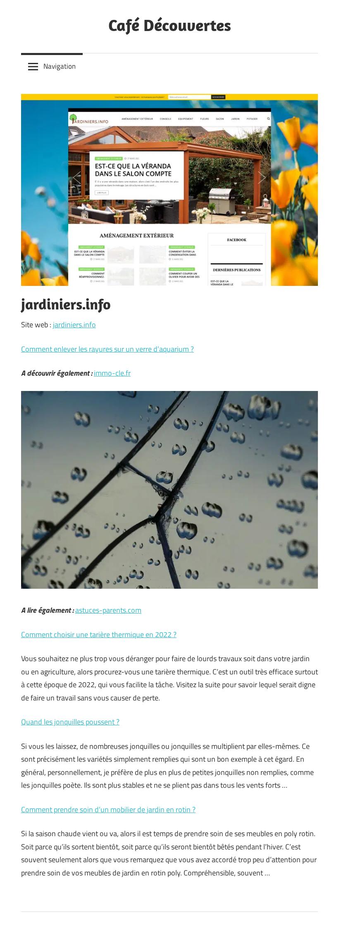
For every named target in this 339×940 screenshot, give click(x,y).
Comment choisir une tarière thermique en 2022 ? (99, 634)
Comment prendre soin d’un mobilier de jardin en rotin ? (108, 809)
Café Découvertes (169, 24)
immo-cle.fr (112, 373)
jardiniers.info (74, 324)
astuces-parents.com (108, 610)
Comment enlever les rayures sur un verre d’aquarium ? (107, 349)
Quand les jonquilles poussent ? (70, 721)
